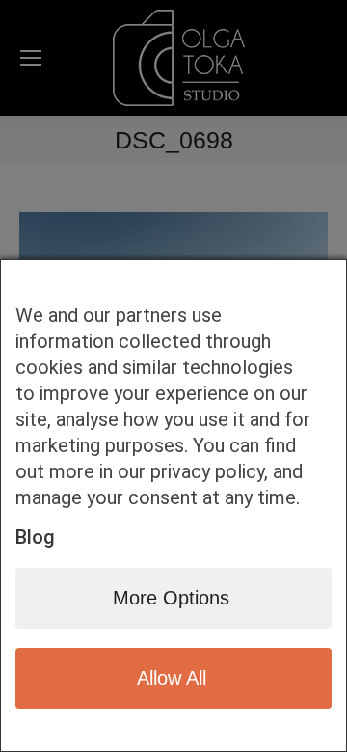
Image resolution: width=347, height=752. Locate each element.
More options (171, 597)
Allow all (171, 677)
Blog (35, 537)
